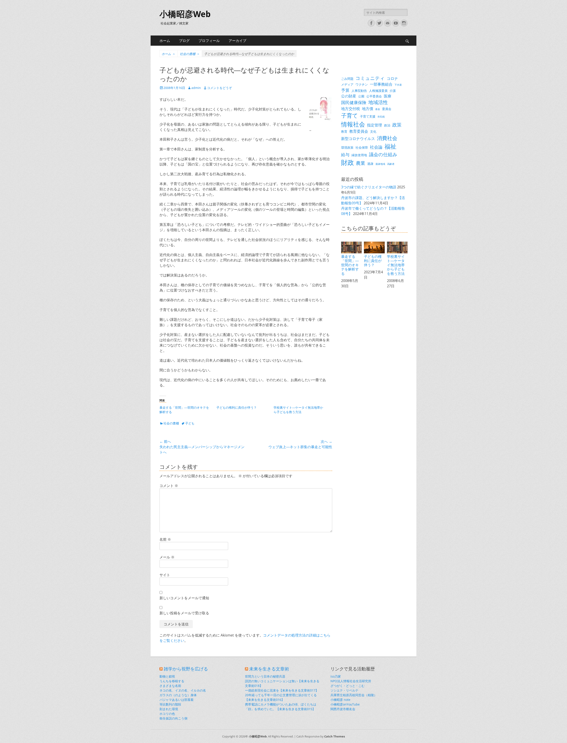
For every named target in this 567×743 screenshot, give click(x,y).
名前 (165, 539)
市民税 (381, 116)
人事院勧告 (359, 91)
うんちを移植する (171, 681)
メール (167, 557)
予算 (345, 90)
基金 (377, 109)
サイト (164, 574)
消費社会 (387, 138)
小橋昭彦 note (340, 700)
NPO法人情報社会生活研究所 (350, 681)
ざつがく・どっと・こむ (347, 686)
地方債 (367, 108)
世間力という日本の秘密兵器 (265, 676)
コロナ (392, 78)
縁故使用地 (359, 155)
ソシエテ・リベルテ (344, 690)
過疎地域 (380, 164)
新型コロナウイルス (358, 138)
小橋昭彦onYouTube (345, 704)
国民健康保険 (353, 102)
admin (196, 88)
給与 (345, 154)
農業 (360, 163)
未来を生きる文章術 (269, 669)
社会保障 (361, 147)
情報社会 (353, 124)
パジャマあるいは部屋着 (176, 700)
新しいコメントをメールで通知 (184, 597)
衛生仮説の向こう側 (173, 718)
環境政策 (347, 147)
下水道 (398, 84)
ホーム (164, 40)
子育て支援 (367, 116)
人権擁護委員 (378, 91)
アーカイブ (237, 40)
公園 (361, 96)
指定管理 (374, 125)
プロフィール (209, 40)
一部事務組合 (381, 84)
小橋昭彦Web (185, 14)
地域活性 (378, 102)
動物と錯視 (167, 676)
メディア (347, 84)
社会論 (376, 147)
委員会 (386, 109)
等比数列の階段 (170, 704)
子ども (189, 423)
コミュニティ (370, 78)
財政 (347, 162)
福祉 (390, 146)
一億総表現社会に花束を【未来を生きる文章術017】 (281, 690)
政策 (397, 125)
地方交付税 (350, 108)
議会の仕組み (383, 154)
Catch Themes (334, 736)
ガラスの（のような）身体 (178, 695)
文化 (373, 131)
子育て (349, 115)
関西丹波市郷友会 (342, 709)
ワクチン (361, 84)
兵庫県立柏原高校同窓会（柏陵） (353, 695)
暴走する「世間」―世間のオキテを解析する (350, 265)
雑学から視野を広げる (186, 669)
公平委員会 (374, 96)
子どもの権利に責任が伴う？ (236, 407)
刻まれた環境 (168, 709)
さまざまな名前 (170, 686)
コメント (168, 485)
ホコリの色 (167, 713)
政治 (387, 125)
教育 (344, 131)
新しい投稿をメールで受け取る (184, 613)
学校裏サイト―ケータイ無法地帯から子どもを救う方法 (298, 409)
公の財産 (348, 96)
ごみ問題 (347, 79)
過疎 (370, 164)
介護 (393, 91)
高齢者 (390, 164)
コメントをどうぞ (219, 88)
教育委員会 (358, 131)
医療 (387, 96)
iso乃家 (335, 676)
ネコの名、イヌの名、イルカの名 (182, 690)
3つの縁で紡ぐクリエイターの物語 (368, 187)
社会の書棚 (190, 54)
